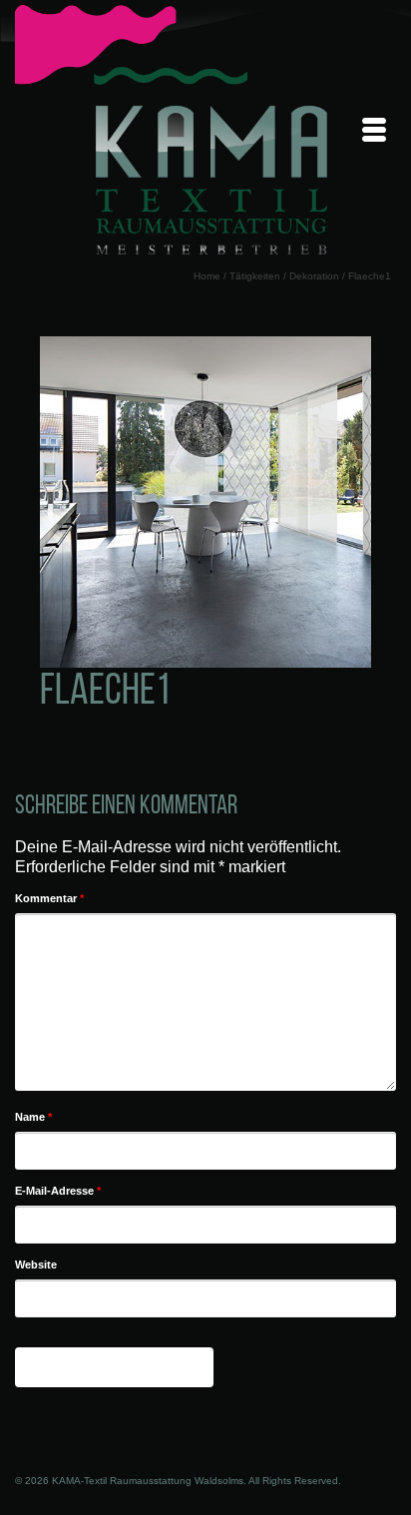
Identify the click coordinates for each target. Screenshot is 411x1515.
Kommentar (49, 898)
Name (33, 1117)
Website (36, 1264)
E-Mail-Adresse (58, 1191)
